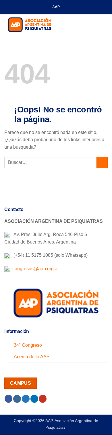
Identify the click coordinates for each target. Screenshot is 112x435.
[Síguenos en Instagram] (17, 399)
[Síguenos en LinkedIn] (34, 399)
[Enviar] (102, 162)
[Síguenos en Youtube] (43, 399)
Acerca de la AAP (32, 356)
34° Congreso (28, 345)
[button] (104, 24)
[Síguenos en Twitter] (26, 399)
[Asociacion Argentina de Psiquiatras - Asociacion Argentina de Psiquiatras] (33, 24)
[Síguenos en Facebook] (8, 399)
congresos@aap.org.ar (34, 268)
